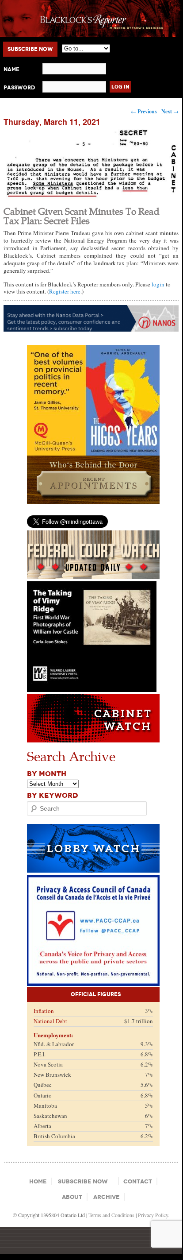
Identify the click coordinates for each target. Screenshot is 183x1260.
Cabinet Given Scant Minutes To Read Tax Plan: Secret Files (82, 216)
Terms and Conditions (111, 1214)
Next (170, 111)
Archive (106, 1197)
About (72, 1197)
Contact (137, 1181)
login (158, 284)
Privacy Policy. (153, 1214)
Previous (144, 111)
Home (38, 1181)
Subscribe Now (30, 49)
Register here (64, 291)
